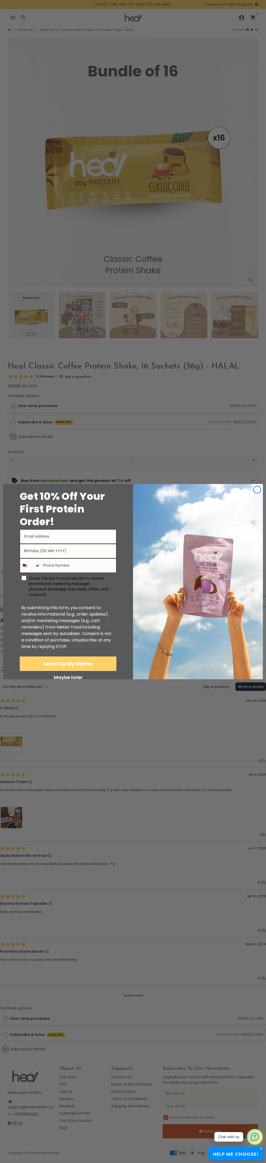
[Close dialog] (257, 489)
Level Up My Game (68, 663)
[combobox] (30, 566)
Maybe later (68, 677)
